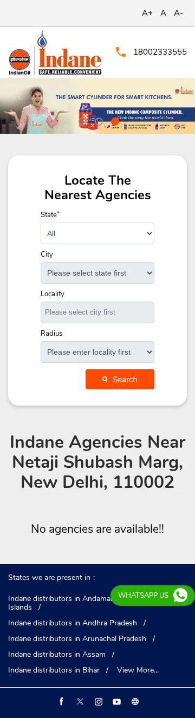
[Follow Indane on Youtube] (116, 701)
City (47, 255)
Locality (52, 294)
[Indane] (55, 52)
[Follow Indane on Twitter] (79, 701)
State (50, 215)
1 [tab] (81, 120)
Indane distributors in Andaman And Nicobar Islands (83, 603)
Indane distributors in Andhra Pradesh (72, 623)
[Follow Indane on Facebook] (61, 701)
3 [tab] (113, 120)
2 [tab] (97, 120)
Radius (51, 334)
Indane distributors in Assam (57, 654)
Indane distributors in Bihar (54, 670)
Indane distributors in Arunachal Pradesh (77, 639)
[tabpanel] (97, 106)
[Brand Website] (134, 701)
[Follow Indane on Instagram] (97, 701)
